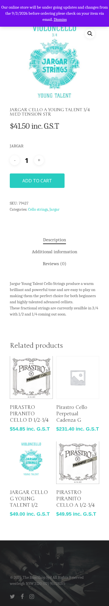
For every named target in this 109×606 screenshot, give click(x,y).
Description (54, 239)
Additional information (54, 251)
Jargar (54, 209)
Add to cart (37, 181)
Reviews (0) (55, 263)
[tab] (54, 240)
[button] (90, 34)
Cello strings (38, 209)
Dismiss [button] (60, 19)
